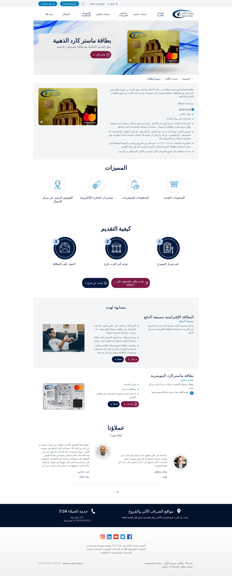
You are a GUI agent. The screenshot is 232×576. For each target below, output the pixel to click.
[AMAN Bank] (182, 14)
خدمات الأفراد (171, 79)
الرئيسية (186, 79)
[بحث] (83, 3)
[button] (100, 491)
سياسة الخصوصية (153, 563)
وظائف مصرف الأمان (173, 563)
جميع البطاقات (154, 79)
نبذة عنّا (189, 563)
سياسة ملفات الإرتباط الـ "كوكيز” (177, 567)
